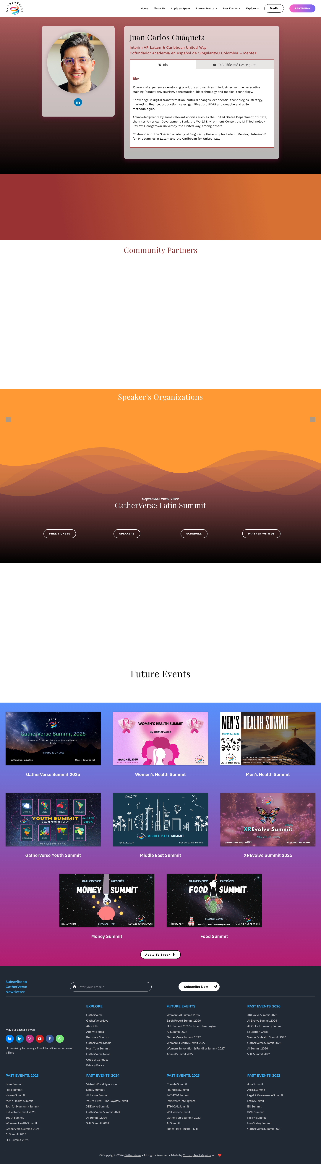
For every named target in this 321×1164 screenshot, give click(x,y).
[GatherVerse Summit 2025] (53, 713)
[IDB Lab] (129, 321)
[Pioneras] (68, 321)
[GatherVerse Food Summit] (214, 875)
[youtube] (40, 1039)
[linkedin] (78, 102)
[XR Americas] (68, 261)
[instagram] (30, 1039)
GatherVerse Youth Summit (53, 855)
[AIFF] (160, 350)
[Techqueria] (191, 321)
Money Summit (106, 936)
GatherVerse (132, 1155)
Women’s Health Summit (160, 774)
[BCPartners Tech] (129, 261)
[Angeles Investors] (253, 321)
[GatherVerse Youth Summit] (53, 794)
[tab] (163, 64)
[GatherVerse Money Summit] (106, 875)
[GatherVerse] (15, 2)
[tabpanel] (202, 108)
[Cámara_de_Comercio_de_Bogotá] (253, 291)
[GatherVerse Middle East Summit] (160, 794)
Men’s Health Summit (268, 774)
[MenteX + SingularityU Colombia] (191, 261)
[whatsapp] (60, 1039)
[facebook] (50, 1039)
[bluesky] (10, 1039)
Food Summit (214, 936)
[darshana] (68, 291)
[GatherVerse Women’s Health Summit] (160, 713)
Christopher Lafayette (197, 1155)
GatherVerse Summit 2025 (53, 774)
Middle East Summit (160, 855)
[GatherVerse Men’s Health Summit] (267, 713)
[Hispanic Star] (253, 261)
